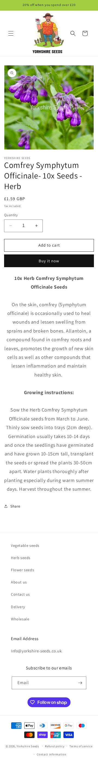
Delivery (18, 606)
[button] (11, 33)
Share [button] (15, 506)
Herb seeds (20, 557)
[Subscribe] (80, 682)
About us (19, 582)
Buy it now (49, 260)
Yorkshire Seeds (28, 746)
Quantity (11, 215)
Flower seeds (22, 569)
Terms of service (80, 746)
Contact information (51, 754)
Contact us (20, 594)
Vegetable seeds (25, 545)
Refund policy (54, 746)
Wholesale (20, 619)
